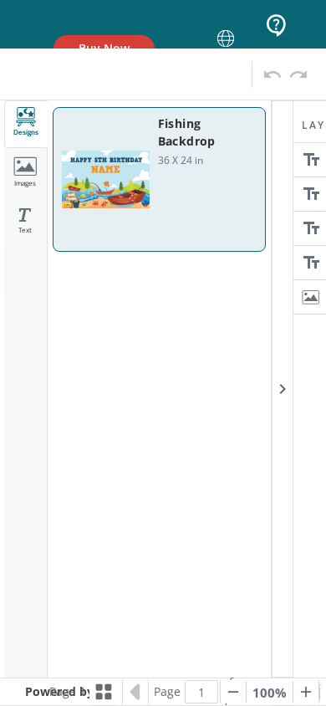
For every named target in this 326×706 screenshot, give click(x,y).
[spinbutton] (201, 691)
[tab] (25, 124)
